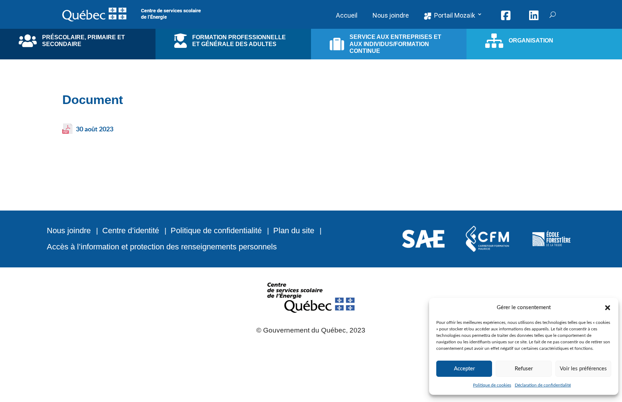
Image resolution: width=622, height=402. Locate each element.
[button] (607, 307)
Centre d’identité (130, 230)
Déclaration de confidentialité (543, 385)
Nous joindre (69, 230)
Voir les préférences (583, 368)
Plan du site (293, 230)
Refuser (524, 368)
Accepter (464, 368)
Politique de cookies (492, 385)
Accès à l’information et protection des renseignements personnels (162, 246)
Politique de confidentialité (216, 230)
